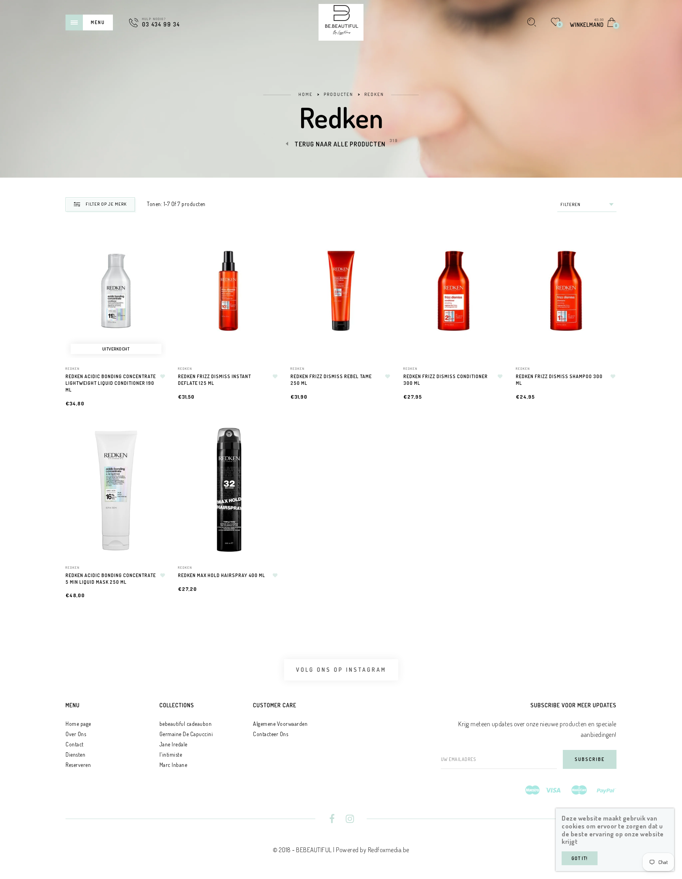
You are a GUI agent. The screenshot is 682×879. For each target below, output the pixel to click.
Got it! (579, 858)
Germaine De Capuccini (186, 734)
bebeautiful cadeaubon (185, 723)
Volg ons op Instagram (341, 669)
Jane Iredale (173, 744)
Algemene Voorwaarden (280, 723)
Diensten (75, 754)
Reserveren (78, 764)
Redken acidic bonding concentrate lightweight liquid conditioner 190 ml (111, 383)
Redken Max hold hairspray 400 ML (221, 575)
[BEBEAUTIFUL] (341, 21)
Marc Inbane (173, 764)
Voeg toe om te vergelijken (158, 272)
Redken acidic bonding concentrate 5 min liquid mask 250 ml (111, 578)
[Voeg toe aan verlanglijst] (162, 376)
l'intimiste (170, 754)
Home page (78, 723)
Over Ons (76, 734)
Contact (75, 744)
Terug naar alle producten (340, 144)
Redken (73, 368)
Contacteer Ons (270, 734)
